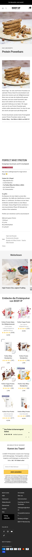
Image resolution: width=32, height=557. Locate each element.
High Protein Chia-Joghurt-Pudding (13, 288)
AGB (3, 495)
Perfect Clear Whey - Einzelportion (24, 385)
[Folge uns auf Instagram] (8, 531)
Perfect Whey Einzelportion (8, 357)
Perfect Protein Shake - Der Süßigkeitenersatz (8, 323)
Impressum (5, 499)
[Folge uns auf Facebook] (4, 531)
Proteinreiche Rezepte (12, 238)
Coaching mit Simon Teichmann (23, 503)
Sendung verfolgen (23, 518)
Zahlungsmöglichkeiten (24, 509)
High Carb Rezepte (7, 48)
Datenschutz (5, 505)
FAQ (3, 512)
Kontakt (4, 508)
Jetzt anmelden (16, 472)
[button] (8, 333)
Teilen (3, 246)
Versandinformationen (24, 514)
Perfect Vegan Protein (23, 322)
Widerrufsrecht (6, 502)
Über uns (20, 495)
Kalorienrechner (22, 499)
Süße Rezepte (10, 242)
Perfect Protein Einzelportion (23, 357)
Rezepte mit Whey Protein (13, 240)
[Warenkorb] (29, 8)
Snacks (24, 240)
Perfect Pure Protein (8, 411)
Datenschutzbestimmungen (20, 481)
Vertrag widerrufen (7, 517)
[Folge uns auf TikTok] (4, 535)
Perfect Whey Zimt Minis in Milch (14, 185)
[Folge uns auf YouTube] (12, 531)
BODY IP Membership (24, 522)
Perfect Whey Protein (24, 411)
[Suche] (6, 8)
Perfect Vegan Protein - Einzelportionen (8, 385)
